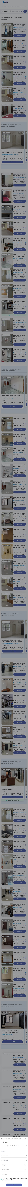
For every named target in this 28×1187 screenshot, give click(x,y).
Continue (14, 1185)
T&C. (12, 1179)
